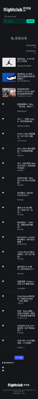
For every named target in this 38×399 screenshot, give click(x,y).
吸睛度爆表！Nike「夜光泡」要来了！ (26, 105)
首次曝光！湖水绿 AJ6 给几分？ (25, 194)
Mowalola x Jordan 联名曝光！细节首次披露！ (26, 239)
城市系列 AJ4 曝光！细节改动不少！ (26, 268)
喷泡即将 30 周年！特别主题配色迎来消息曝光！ (26, 76)
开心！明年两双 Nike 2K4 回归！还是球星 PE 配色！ (26, 165)
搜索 (31, 21)
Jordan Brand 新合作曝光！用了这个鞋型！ (26, 254)
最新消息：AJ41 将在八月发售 (25, 60)
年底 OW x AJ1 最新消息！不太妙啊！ (26, 341)
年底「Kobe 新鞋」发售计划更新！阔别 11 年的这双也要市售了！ (26, 314)
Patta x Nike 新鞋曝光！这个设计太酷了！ (26, 136)
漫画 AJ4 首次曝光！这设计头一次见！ (25, 209)
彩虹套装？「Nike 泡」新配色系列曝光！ (25, 224)
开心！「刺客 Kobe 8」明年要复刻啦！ (25, 120)
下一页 (18, 358)
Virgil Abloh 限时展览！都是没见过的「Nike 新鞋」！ (25, 298)
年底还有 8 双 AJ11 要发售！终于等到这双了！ (26, 328)
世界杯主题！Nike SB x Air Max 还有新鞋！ (26, 180)
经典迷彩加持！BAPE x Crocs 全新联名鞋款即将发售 (25, 91)
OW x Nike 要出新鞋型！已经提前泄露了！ (26, 150)
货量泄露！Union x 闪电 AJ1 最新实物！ (26, 282)
